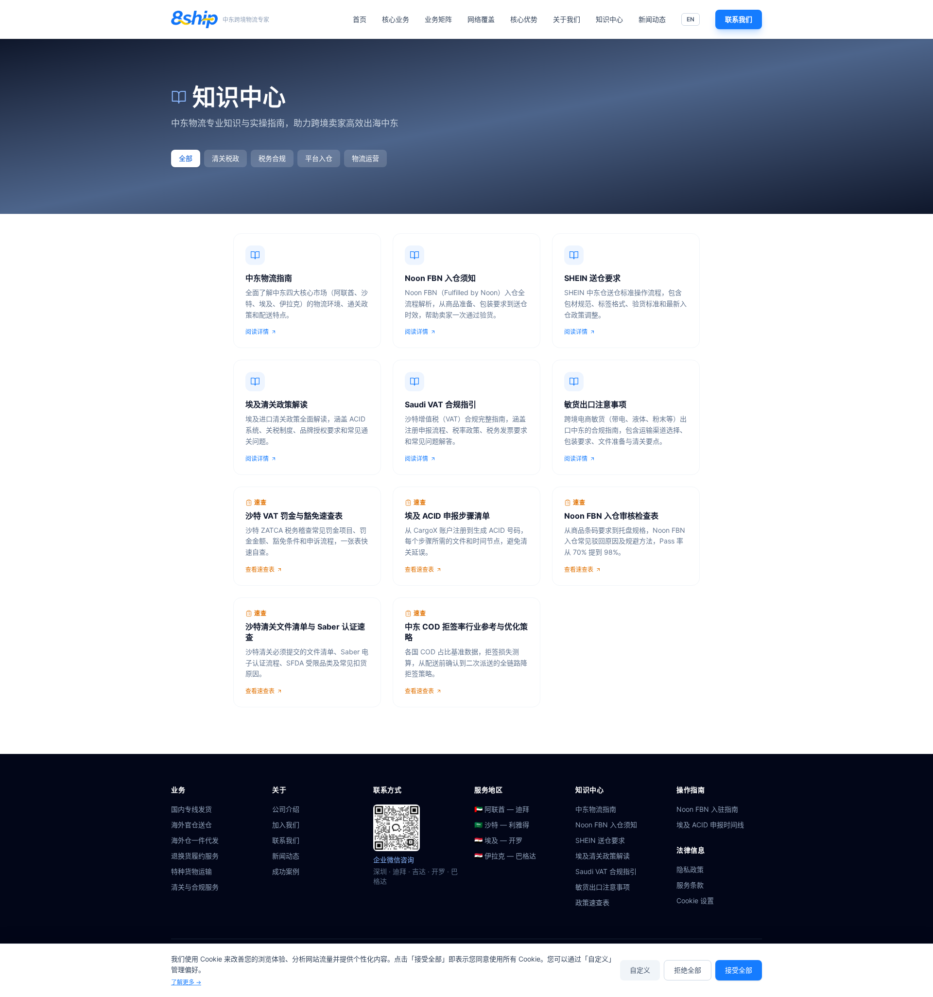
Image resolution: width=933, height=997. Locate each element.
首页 (359, 19)
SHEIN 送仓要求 (600, 840)
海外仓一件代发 (195, 840)
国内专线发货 (191, 809)
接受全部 (738, 970)
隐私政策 (690, 869)
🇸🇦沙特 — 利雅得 (501, 825)
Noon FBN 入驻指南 (707, 809)
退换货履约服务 (195, 856)
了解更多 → (186, 982)
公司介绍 (285, 809)
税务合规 (272, 158)
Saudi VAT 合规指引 (606, 871)
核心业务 (395, 19)
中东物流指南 (595, 809)
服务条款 (690, 885)
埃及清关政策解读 (602, 856)
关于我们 (566, 19)
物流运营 (365, 158)
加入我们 (285, 825)
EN (690, 19)
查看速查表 (260, 569)
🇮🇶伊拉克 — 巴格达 (505, 856)
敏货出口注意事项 (602, 887)
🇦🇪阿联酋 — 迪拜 (501, 809)
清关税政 (225, 158)
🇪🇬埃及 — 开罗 (498, 840)
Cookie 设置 (695, 900)
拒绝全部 (687, 970)
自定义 (640, 970)
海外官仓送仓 (191, 825)
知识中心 (609, 19)
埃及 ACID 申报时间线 (710, 825)
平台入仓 (318, 158)
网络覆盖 (481, 19)
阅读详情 (257, 331)
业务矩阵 (438, 19)
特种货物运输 (191, 871)
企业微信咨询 (393, 860)
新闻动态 (652, 19)
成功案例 (285, 871)
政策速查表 (592, 902)
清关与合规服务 (195, 887)
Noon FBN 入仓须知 (606, 825)
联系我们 (738, 19)
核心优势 (523, 19)
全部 (185, 158)
